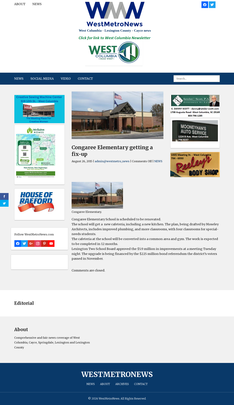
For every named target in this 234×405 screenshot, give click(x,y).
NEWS (37, 4)
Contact (85, 79)
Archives (122, 384)
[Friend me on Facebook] (204, 4)
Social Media (42, 79)
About (19, 4)
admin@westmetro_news (112, 161)
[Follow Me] (212, 4)
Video (66, 79)
